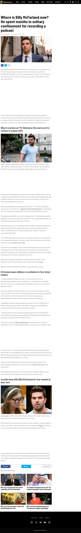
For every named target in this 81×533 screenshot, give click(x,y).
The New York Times (18, 243)
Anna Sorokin (5, 416)
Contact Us (47, 517)
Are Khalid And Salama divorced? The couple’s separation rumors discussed (39, 488)
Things (42, 2)
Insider (41, 262)
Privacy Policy (34, 517)
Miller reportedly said (21, 322)
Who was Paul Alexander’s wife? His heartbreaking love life (12, 507)
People (17, 2)
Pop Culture (50, 2)
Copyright (41, 517)
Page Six (41, 425)
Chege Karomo (6, 34)
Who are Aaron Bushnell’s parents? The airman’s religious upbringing (38, 507)
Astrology (58, 2)
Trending (22, 34)
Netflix (23, 2)
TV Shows (30, 2)
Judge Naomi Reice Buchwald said (30, 209)
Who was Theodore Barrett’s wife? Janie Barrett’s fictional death (12, 488)
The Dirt (37, 2)
